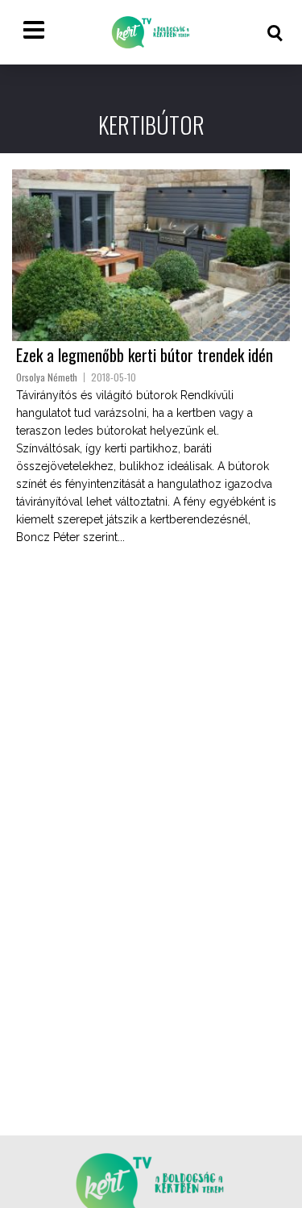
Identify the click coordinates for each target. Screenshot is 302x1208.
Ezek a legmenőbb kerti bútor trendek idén (144, 355)
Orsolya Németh (46, 377)
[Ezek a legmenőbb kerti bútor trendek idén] (151, 255)
